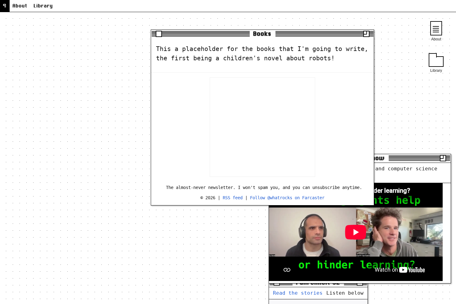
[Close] (159, 34)
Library (43, 6)
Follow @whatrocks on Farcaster (287, 197)
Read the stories (298, 293)
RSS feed (234, 197)
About (20, 6)
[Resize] (366, 34)
